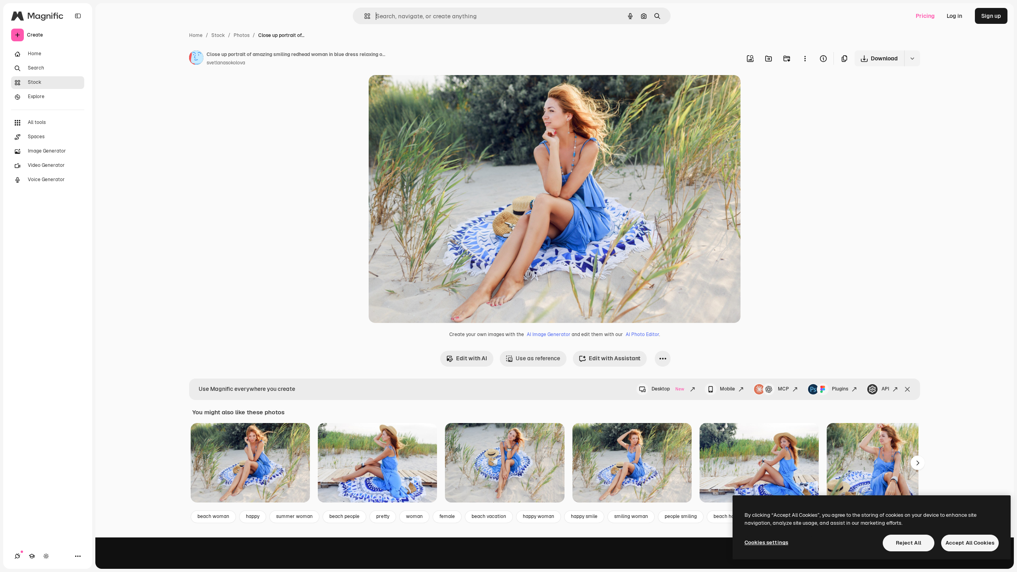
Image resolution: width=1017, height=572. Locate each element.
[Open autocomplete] (364, 16)
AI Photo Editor (642, 334)
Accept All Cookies (969, 542)
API (885, 389)
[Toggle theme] (46, 556)
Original (419, 90)
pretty (382, 516)
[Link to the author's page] (196, 58)
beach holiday (728, 516)
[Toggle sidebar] (78, 16)
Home (196, 35)
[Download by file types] (912, 58)
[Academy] (31, 556)
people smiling (681, 516)
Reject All (908, 542)
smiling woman (631, 516)
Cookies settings (766, 542)
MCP (783, 389)
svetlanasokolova (226, 63)
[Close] (907, 389)
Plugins (840, 389)
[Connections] (17, 556)
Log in (954, 15)
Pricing (925, 15)
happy (252, 516)
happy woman (538, 516)
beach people (344, 516)
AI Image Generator (548, 334)
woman (414, 516)
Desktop (668, 389)
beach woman (213, 516)
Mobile (727, 389)
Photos (241, 35)
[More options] (805, 58)
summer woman (294, 516)
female (447, 516)
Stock (218, 35)
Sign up (991, 15)
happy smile (584, 516)
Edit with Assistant (614, 358)
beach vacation (489, 516)
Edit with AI (471, 358)
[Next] (918, 462)
